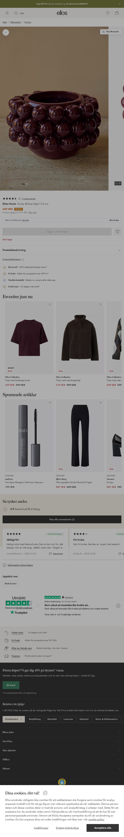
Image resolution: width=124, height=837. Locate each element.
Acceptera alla (102, 827)
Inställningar (41, 827)
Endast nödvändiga (67, 827)
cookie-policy (96, 819)
